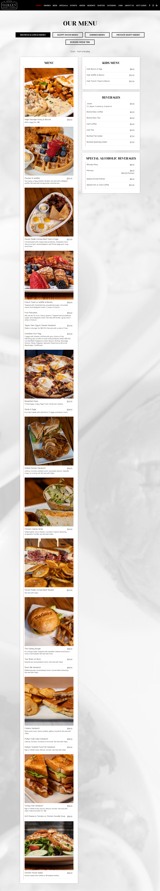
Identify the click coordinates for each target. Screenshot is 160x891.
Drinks (47, 5)
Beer (55, 5)
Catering (111, 5)
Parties (101, 5)
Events (73, 5)
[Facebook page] (149, 5)
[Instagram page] (153, 5)
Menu (39, 5)
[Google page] (156, 5)
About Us (129, 5)
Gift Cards (141, 5)
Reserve (91, 5)
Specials (63, 5)
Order (82, 5)
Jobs (120, 5)
